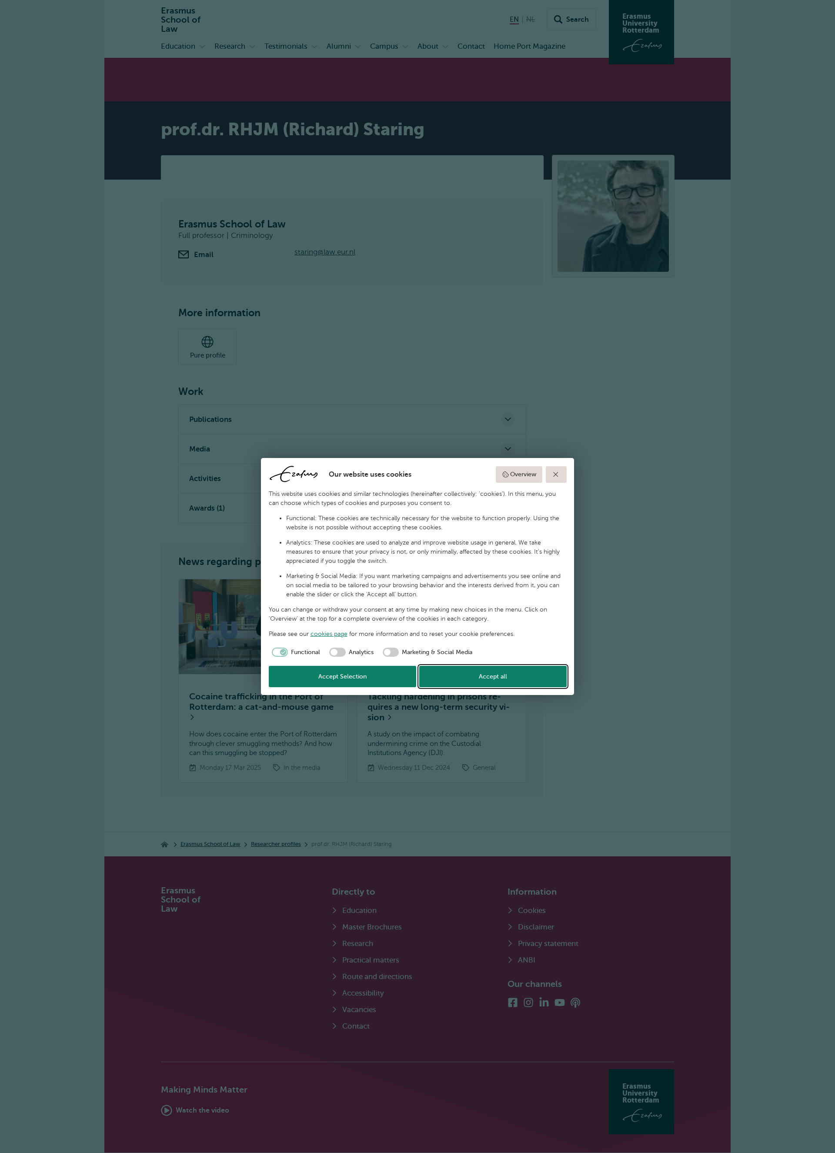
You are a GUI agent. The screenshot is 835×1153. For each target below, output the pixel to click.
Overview (523, 474)
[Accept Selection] (556, 474)
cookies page (329, 634)
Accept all (493, 676)
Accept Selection (342, 676)
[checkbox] (295, 652)
